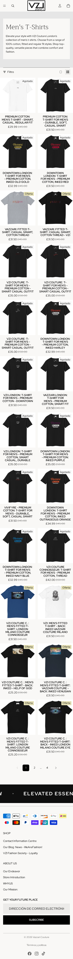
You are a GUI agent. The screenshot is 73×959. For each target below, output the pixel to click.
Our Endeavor (11, 871)
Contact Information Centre (20, 841)
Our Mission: (10, 889)
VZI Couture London (43, 36)
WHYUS (8, 883)
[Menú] (4, 5)
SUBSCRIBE (36, 920)
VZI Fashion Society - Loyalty (20, 853)
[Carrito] (68, 6)
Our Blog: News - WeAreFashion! (22, 847)
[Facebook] (29, 953)
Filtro (10, 72)
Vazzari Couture (41, 937)
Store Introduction (14, 877)
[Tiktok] (43, 953)
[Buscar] (13, 6)
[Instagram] (36, 953)
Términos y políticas (36, 945)
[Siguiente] (56, 768)
